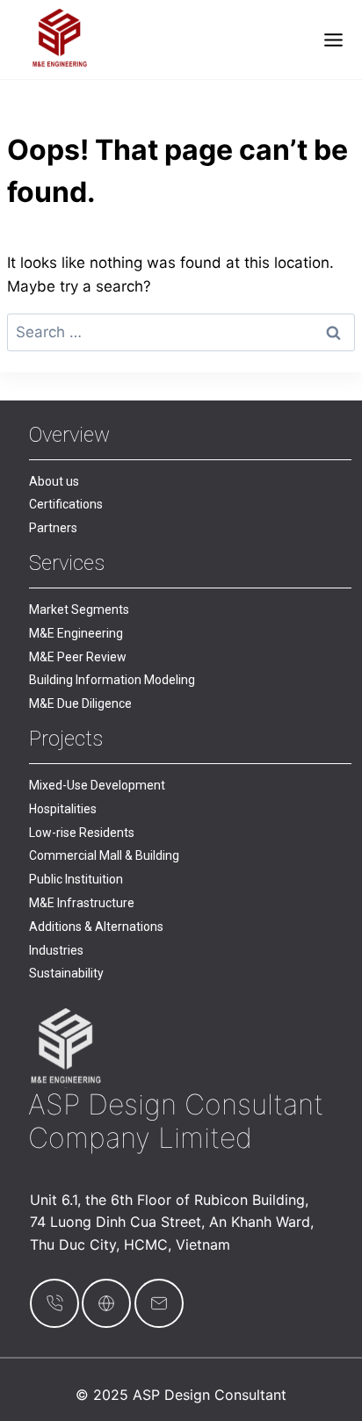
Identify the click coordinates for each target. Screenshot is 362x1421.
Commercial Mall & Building (104, 855)
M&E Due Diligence (80, 703)
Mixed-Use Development (97, 785)
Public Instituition (76, 879)
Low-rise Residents (81, 833)
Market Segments (79, 609)
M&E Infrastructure (81, 903)
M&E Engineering (76, 633)
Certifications (66, 504)
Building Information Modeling (112, 680)
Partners (53, 528)
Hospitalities (63, 809)
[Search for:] (181, 332)
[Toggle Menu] (333, 40)
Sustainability (66, 973)
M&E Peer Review (78, 657)
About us (54, 481)
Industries (56, 950)
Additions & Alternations (96, 927)
